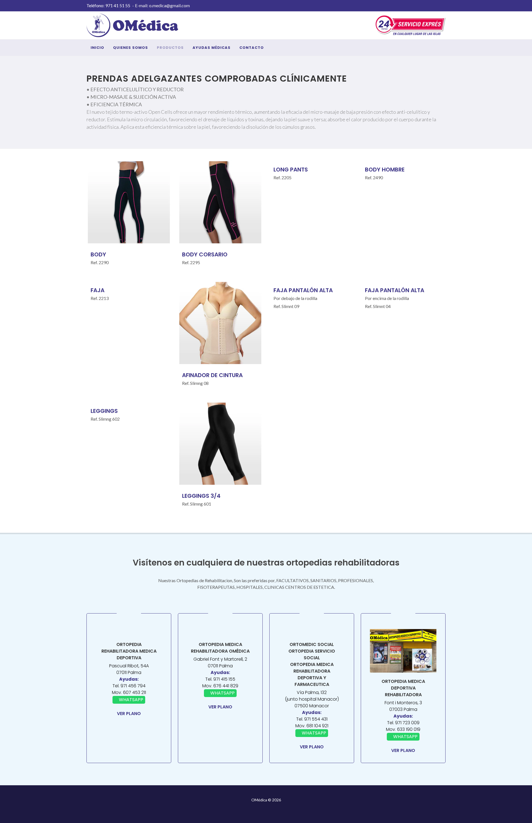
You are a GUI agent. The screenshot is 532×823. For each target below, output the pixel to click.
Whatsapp (130, 699)
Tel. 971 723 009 (403, 723)
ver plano (129, 713)
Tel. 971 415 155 (220, 679)
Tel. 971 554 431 (312, 719)
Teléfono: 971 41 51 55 (108, 5)
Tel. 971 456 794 (128, 686)
